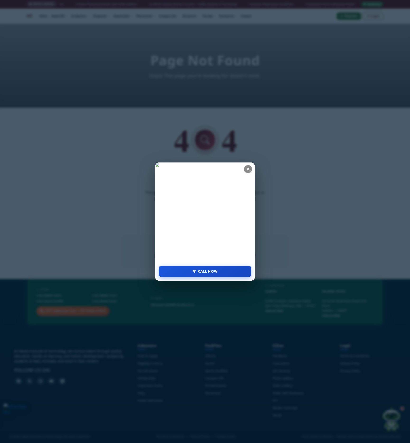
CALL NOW (208, 271)
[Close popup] (248, 169)
